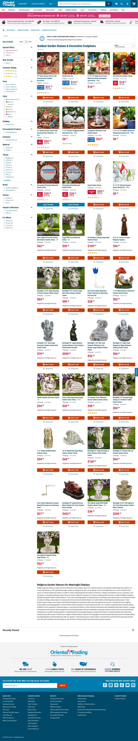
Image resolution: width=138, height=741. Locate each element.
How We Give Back (56, 701)
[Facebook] (105, 685)
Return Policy (32, 710)
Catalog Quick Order (9, 699)
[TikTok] (122, 685)
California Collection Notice (86, 704)
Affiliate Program (55, 707)
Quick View (49, 102)
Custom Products (120, 699)
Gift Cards (6, 710)
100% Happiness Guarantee (58, 712)
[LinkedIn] (111, 685)
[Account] (127, 4)
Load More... (8, 180)
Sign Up (62, 685)
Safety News (81, 707)
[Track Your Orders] (116, 4)
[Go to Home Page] (3, 30)
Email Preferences (33, 729)
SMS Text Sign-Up (8, 718)
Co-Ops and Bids (8, 701)
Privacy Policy (81, 699)
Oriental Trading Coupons (11, 712)
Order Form (31, 707)
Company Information (57, 699)
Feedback (136, 372)
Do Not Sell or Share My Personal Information (91, 710)
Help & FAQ (31, 701)
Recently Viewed (11, 630)
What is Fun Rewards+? (10, 721)
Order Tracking (32, 704)
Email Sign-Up (7, 715)
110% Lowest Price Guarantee (59, 710)
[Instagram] (133, 685)
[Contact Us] (121, 4)
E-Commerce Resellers (84, 712)
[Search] (108, 3)
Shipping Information (34, 712)
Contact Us (31, 699)
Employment (54, 704)
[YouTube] (127, 685)
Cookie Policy (81, 715)
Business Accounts (8, 704)
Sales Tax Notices (33, 721)
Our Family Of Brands (56, 715)
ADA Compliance (33, 726)
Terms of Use (81, 701)
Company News (55, 718)
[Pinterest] (116, 685)
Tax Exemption (32, 723)
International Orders (34, 718)
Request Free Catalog (9, 707)
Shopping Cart (32, 715)
